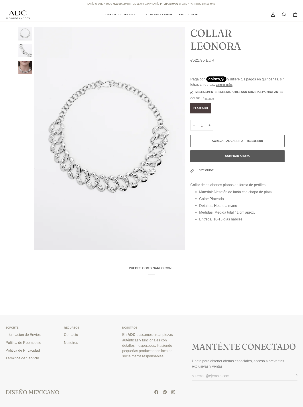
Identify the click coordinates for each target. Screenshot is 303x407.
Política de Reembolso (23, 343)
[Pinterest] (165, 392)
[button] (159, 14)
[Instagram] (173, 392)
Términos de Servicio (22, 358)
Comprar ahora (237, 156)
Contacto (71, 335)
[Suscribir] (293, 375)
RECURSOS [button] (71, 327)
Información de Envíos (23, 335)
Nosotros (71, 343)
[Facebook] (156, 392)
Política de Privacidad (23, 350)
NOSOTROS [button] (129, 327)
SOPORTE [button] (12, 327)
